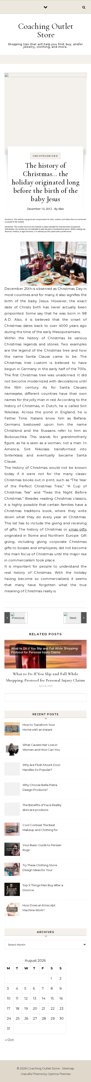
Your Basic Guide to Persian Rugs (42, 847)
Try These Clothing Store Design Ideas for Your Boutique (40, 868)
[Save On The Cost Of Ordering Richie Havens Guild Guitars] (77, 617)
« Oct (9, 1040)
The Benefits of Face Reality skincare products (42, 807)
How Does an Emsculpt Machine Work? (39, 907)
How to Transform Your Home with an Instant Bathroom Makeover (39, 727)
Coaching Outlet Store (45, 30)
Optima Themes (59, 1074)
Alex (61, 209)
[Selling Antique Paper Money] (14, 617)
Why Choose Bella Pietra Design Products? (40, 787)
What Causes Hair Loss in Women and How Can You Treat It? (41, 747)
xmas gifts (78, 529)
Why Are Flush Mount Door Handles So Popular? (42, 767)
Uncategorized (45, 156)
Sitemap (68, 1068)
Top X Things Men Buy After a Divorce (43, 887)
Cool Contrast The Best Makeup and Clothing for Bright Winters (40, 828)
